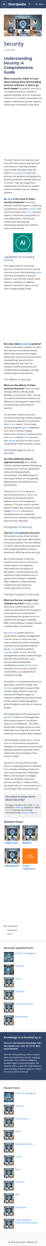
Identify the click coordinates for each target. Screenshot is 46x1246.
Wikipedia (19, 807)
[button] (29, 4)
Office (10, 717)
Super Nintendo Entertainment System (26, 1221)
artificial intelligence (29, 812)
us (22, 782)
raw (26, 434)
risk (13, 648)
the (5, 91)
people (16, 532)
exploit (10, 632)
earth (11, 437)
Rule (9, 933)
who (10, 198)
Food (27, 437)
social (30, 211)
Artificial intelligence (25, 953)
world (23, 172)
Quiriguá (19, 991)
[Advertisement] (23, 133)
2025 (10, 810)
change (32, 208)
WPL (17, 1194)
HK (36, 1242)
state (17, 681)
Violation (19, 1181)
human (12, 424)
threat (30, 665)
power (38, 272)
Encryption (20, 1207)
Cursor (18, 1156)
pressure (15, 510)
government (18, 491)
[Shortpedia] (4, 4)
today (15, 172)
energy (11, 440)
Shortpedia (17, 4)
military (8, 687)
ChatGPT (19, 965)
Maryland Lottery (24, 1143)
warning (26, 343)
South (18, 1131)
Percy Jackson (22, 1118)
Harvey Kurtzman (24, 1003)
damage (8, 652)
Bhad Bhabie (21, 1016)
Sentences (12, 930)
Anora (18, 978)
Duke (17, 1169)
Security (36, 805)
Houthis (19, 1105)
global (26, 427)
